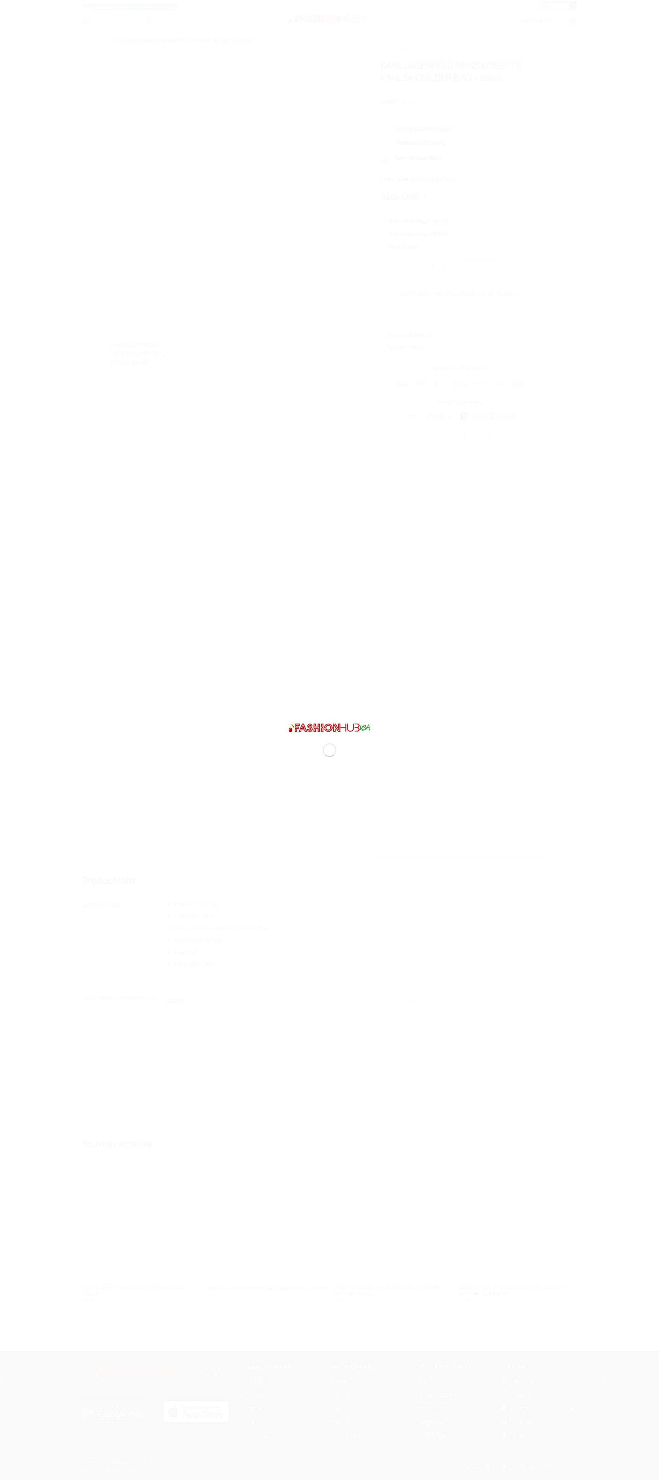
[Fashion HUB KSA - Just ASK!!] (329, 727)
